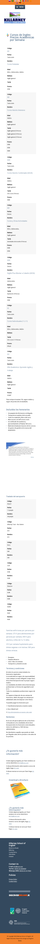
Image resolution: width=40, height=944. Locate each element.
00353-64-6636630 (20, 869)
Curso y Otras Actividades (17, 221)
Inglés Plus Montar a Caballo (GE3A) (21, 273)
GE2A (8, 160)
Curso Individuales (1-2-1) (17, 321)
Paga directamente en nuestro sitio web (20, 712)
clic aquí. (16, 768)
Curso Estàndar (13, 64)
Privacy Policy (13, 879)
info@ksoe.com (23, 763)
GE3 (8, 208)
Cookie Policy (13, 881)
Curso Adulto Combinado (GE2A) (20, 173)
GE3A (8, 260)
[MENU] (36, 3)
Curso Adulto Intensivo (16, 110)
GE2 (8, 97)
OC (8, 308)
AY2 (8, 354)
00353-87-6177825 (25, 871)
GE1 (8, 51)
